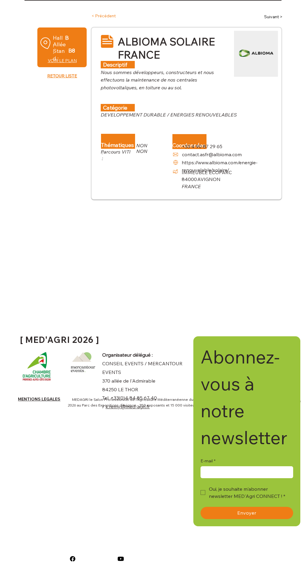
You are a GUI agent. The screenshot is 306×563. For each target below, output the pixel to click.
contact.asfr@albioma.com (212, 154)
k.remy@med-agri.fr (127, 406)
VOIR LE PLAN (62, 60)
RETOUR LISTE (62, 76)
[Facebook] (72, 558)
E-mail (208, 461)
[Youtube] (120, 558)
